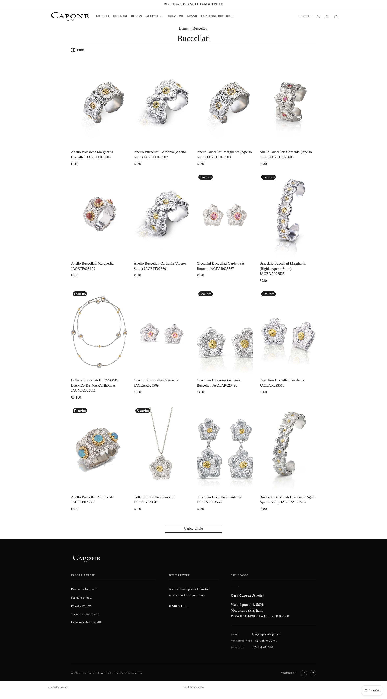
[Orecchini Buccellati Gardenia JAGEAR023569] (162, 332)
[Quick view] (123, 142)
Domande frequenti (84, 589)
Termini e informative (193, 687)
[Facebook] (304, 673)
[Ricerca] (318, 16)
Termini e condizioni (85, 614)
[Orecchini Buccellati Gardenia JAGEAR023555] (225, 449)
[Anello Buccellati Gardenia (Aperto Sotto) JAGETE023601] (162, 215)
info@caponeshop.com (266, 634)
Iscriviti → (178, 606)
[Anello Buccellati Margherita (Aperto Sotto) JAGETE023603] (225, 104)
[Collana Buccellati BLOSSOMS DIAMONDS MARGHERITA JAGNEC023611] (99, 332)
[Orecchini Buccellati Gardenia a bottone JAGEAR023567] (225, 215)
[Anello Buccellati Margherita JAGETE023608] (99, 449)
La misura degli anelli (86, 622)
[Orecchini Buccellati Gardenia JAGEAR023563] (288, 332)
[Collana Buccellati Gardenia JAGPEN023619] (162, 449)
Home (183, 28)
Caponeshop (62, 687)
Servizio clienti (81, 597)
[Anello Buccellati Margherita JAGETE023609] (99, 215)
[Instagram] (313, 673)
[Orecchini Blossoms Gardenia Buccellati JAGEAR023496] (225, 332)
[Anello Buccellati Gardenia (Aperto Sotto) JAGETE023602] (162, 104)
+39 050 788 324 (262, 647)
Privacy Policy (81, 605)
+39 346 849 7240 (266, 640)
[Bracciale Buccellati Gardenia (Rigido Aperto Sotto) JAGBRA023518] (288, 449)
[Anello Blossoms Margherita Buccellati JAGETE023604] (99, 104)
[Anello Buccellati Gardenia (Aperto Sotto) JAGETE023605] (288, 104)
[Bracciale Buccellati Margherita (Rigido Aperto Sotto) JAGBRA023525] (288, 215)
